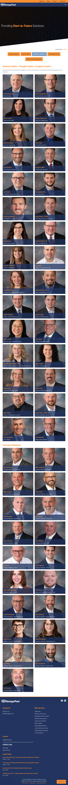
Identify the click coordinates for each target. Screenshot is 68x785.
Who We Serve (40, 708)
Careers (55, 1)
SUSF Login (5, 748)
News (48, 1)
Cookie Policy (32, 782)
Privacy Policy (25, 782)
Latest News (7, 754)
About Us (41, 1)
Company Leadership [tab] (39, 54)
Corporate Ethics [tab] (54, 54)
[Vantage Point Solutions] (8, 5)
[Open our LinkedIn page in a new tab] (65, 701)
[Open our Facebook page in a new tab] (61, 701)
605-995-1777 (6, 711)
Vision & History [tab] (14, 54)
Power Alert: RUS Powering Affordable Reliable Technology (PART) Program (21, 762)
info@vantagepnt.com (8, 713)
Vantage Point (58, 49)
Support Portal (6, 750)
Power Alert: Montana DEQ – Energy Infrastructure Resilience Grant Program (21, 757)
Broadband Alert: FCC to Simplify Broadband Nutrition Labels (17, 768)
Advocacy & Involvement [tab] (34, 59)
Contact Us (61, 781)
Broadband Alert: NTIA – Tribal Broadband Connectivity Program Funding (20, 773)
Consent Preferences (41, 782)
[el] (50, 582)
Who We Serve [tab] (26, 54)
